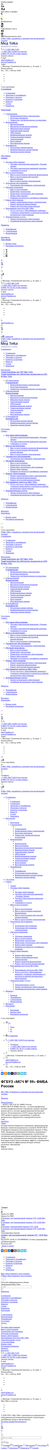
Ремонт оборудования (19, 196)
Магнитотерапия (17, 124)
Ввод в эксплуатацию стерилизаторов (25, 181)
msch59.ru (5, 1121)
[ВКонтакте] (6, 250)
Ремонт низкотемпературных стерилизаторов (28, 202)
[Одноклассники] (5, 1073)
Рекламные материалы (14, 246)
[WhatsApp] (18, 1073)
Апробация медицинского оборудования (26, 221)
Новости (9, 102)
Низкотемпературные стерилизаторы (25, 116)
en (2, 262)
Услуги (4, 1323)
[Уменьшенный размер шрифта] (2, 4)
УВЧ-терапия (15, 133)
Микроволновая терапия (20, 129)
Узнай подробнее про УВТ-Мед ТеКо (17, 372)
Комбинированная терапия (21, 135)
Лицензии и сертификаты (16, 95)
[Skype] (21, 1073)
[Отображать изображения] (2, 24)
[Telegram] (6, 252)
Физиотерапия (12, 122)
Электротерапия (16, 139)
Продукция (6, 110)
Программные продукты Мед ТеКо (20, 208)
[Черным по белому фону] (1, 14)
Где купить (6, 156)
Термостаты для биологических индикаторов (28, 120)
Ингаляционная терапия (20, 143)
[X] (12, 1073)
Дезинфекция (11, 145)
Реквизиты (10, 106)
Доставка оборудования (15, 162)
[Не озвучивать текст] (2, 34)
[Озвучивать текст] (2, 31)
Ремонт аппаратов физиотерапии (23, 204)
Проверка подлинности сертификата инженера (29, 198)
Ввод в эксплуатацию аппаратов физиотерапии (29, 175)
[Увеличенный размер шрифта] (3, 10)
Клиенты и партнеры (14, 99)
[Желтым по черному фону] (1, 17)
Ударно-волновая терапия (20, 137)
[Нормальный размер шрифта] (2, 6)
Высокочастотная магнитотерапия (23, 126)
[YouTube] (6, 254)
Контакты (5, 237)
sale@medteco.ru (7, 60)
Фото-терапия (15, 141)
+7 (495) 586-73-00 (11, 49)
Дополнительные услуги (16, 217)
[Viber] (15, 1073)
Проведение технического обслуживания (26, 194)
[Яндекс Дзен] (6, 256)
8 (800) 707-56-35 (14, 54)
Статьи (8, 104)
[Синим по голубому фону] (1, 19)
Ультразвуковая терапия (19, 131)
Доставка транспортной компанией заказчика (28, 168)
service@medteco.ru (8, 62)
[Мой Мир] (8, 1073)
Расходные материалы (19, 118)
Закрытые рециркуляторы (20, 152)
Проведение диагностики (20, 192)
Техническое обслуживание (17, 183)
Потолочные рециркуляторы (21, 148)
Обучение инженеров (14, 187)
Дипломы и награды (14, 97)
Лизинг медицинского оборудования (25, 219)
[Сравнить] (2, 1212)
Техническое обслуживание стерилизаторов (27, 185)
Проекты (5, 225)
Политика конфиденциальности (13, 1422)
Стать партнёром (7, 1342)
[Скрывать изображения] (2, 27)
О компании (6, 89)
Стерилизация (11, 114)
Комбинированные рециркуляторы (24, 150)
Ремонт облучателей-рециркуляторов (25, 206)
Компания (5, 1291)
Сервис (4, 158)
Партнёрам (6, 240)
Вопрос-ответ (11, 244)
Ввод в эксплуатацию (14, 173)
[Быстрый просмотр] (2, 1210)
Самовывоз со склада (18, 170)
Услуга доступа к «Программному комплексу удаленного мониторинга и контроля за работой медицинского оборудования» (29, 213)
